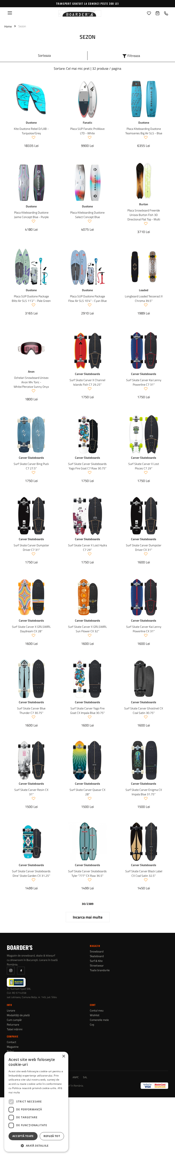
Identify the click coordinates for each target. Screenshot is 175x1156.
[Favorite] (149, 13)
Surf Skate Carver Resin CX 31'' (31, 791)
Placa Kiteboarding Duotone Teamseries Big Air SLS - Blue (143, 130)
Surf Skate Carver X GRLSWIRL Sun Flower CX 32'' (87, 628)
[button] (36, 1145)
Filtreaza (133, 55)
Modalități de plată (18, 1015)
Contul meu (97, 1010)
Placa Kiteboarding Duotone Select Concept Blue (87, 214)
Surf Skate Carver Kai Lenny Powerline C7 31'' (143, 382)
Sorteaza (44, 55)
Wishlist (94, 1015)
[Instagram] (11, 970)
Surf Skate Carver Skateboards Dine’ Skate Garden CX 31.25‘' (31, 873)
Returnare (13, 1024)
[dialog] (36, 1102)
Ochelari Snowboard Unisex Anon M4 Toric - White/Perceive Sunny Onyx (31, 382)
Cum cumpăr (14, 1020)
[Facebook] (21, 970)
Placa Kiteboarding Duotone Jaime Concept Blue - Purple (31, 214)
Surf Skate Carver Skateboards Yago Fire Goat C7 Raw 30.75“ (87, 466)
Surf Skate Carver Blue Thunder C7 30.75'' (31, 710)
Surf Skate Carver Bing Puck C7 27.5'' (31, 466)
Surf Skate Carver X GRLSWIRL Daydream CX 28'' (31, 628)
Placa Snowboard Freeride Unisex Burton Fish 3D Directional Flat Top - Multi (143, 214)
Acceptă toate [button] (23, 1136)
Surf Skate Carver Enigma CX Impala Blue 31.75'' (143, 791)
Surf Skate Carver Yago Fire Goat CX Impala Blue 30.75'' (87, 710)
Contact (11, 1042)
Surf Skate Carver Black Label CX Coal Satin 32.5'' (143, 873)
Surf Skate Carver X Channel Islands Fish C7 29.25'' (87, 382)
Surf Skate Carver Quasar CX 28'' (87, 791)
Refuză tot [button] (52, 1136)
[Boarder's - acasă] (79, 13)
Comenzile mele (99, 1020)
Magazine (13, 1046)
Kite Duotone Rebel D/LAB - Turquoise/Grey (31, 130)
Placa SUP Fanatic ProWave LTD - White (87, 130)
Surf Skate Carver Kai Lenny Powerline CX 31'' (143, 628)
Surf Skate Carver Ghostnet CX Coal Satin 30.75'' (143, 710)
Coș (92, 1024)
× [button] (63, 1056)
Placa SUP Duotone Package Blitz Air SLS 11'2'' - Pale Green (31, 298)
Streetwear (97, 965)
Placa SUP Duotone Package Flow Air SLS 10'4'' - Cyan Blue (87, 298)
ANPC (76, 1077)
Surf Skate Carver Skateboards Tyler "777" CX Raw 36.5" (87, 873)
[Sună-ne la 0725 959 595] (166, 13)
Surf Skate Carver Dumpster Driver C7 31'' (31, 547)
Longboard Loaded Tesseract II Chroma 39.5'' (143, 298)
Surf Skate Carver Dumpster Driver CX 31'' (143, 547)
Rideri (10, 1051)
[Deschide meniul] (10, 13)
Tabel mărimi (14, 1029)
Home (8, 26)
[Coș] (157, 13)
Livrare (11, 1010)
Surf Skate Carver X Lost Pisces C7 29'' (143, 466)
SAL (85, 1077)
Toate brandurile (100, 970)
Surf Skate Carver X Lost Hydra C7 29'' (87, 547)
